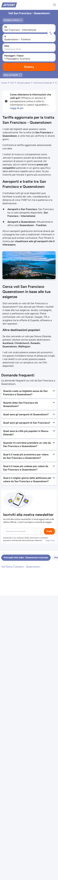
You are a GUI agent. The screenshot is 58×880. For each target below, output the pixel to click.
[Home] (9, 4)
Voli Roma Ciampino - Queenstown (20, 566)
